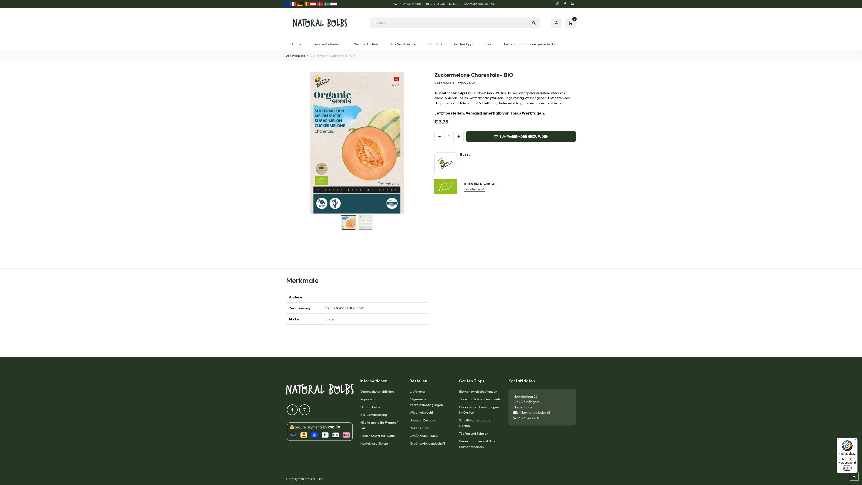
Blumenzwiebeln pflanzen (478, 391)
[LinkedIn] (572, 4)
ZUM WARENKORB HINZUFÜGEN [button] (523, 136)
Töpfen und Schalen (473, 433)
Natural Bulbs (370, 407)
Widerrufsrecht (421, 412)
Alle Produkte (295, 56)
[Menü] (855, 440)
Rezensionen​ (419, 428)
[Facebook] (565, 4)
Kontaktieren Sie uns (479, 4)
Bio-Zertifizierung (373, 414)
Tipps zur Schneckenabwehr (480, 399)
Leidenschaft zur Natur (378, 436)
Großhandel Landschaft (427, 443)
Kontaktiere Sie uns (374, 443)
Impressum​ (368, 399)
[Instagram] (557, 4)
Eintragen (556, 23)
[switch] (847, 468)
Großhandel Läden (424, 436)
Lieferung (417, 391)
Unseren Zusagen (423, 420)
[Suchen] (534, 23)
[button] (293, 142)
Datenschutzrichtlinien (377, 391)
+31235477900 (528, 418)
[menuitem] (296, 44)
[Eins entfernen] (439, 136)
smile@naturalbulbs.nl (533, 412)
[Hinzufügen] (458, 136)
